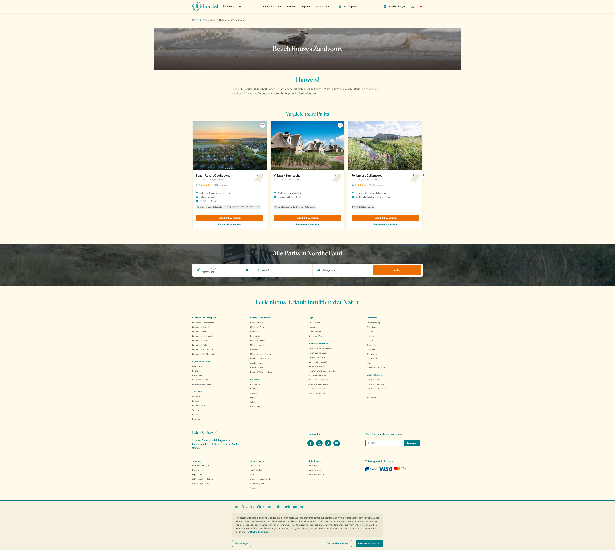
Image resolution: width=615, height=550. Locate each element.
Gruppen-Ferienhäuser (318, 384)
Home (195, 19)
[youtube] (336, 445)
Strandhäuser (372, 354)
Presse (253, 488)
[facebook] (311, 445)
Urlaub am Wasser (316, 336)
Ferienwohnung (373, 322)
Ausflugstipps (256, 363)
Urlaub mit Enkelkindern (377, 389)
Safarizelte (371, 345)
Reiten (195, 414)
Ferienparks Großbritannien (204, 354)
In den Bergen (314, 331)
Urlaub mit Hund (257, 340)
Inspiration (291, 6)
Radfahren (196, 401)
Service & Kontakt (324, 6)
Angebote (306, 6)
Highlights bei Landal (201, 361)
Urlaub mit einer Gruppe (260, 354)
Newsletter (197, 470)
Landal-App (313, 465)
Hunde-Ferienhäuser (317, 375)
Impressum (197, 474)
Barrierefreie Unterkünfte (319, 380)
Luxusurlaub (255, 336)
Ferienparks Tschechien (202, 349)
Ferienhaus (371, 327)
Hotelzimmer (372, 336)
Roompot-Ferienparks (201, 384)
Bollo (369, 393)
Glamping (254, 331)
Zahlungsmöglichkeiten (202, 479)
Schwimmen (197, 419)
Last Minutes (198, 366)
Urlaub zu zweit (257, 345)
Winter (253, 402)
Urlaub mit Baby (373, 380)
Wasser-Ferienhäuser (376, 367)
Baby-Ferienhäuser (316, 366)
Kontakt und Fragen (200, 465)
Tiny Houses (372, 358)
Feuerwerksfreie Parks (260, 358)
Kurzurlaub (197, 371)
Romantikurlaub (257, 367)
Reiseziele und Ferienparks (204, 317)
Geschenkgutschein (201, 483)
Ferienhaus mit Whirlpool (319, 389)
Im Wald (311, 327)
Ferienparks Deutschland (203, 322)
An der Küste (314, 322)
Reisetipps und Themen (260, 317)
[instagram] (319, 445)
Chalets (370, 331)
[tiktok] (328, 445)
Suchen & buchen (271, 6)
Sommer (254, 393)
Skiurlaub (196, 396)
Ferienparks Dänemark (202, 340)
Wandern (196, 410)
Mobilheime (372, 349)
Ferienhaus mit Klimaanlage (320, 348)
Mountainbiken (198, 405)
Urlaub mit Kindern (375, 375)
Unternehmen (256, 465)
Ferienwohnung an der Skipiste (322, 371)
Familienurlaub (256, 322)
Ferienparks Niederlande (203, 336)
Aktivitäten (371, 398)
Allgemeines (209, 19)
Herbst (253, 398)
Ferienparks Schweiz (201, 331)
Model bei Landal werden (261, 479)
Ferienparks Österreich (202, 327)
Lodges (370, 340)
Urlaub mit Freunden (259, 327)
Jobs (252, 474)
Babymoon (255, 349)
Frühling (254, 389)
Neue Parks (197, 375)
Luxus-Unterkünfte (316, 357)
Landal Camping (315, 470)
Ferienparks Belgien (201, 345)
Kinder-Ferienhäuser (317, 362)
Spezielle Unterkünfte (318, 343)
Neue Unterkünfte (200, 380)
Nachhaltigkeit (256, 470)
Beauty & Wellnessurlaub (261, 372)
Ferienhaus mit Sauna (317, 353)
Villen (369, 363)
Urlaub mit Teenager (375, 384)
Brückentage (256, 406)
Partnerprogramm (257, 483)
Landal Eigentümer (316, 474)
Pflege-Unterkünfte (316, 393)
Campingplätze (349, 6)
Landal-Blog (255, 384)
